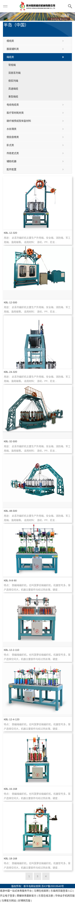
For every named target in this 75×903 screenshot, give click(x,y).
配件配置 (11, 169)
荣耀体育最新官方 (26, 895)
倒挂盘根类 (13, 137)
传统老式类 (13, 153)
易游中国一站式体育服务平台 (16, 890)
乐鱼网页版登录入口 (62, 890)
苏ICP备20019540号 (52, 886)
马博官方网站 (8, 900)
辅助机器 (11, 161)
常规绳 (12, 64)
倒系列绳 (13, 80)
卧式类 (10, 145)
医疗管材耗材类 (15, 112)
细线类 (10, 40)
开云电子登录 (7, 895)
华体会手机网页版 (65, 895)
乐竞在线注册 (45, 895)
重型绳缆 (13, 96)
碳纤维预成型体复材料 (19, 120)
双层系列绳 (14, 72)
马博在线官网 (41, 890)
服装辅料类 (13, 48)
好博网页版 (24, 900)
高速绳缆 (13, 88)
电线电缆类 (13, 104)
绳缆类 (10, 57)
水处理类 (11, 128)
